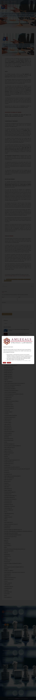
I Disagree (9, 362)
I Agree (4, 362)
